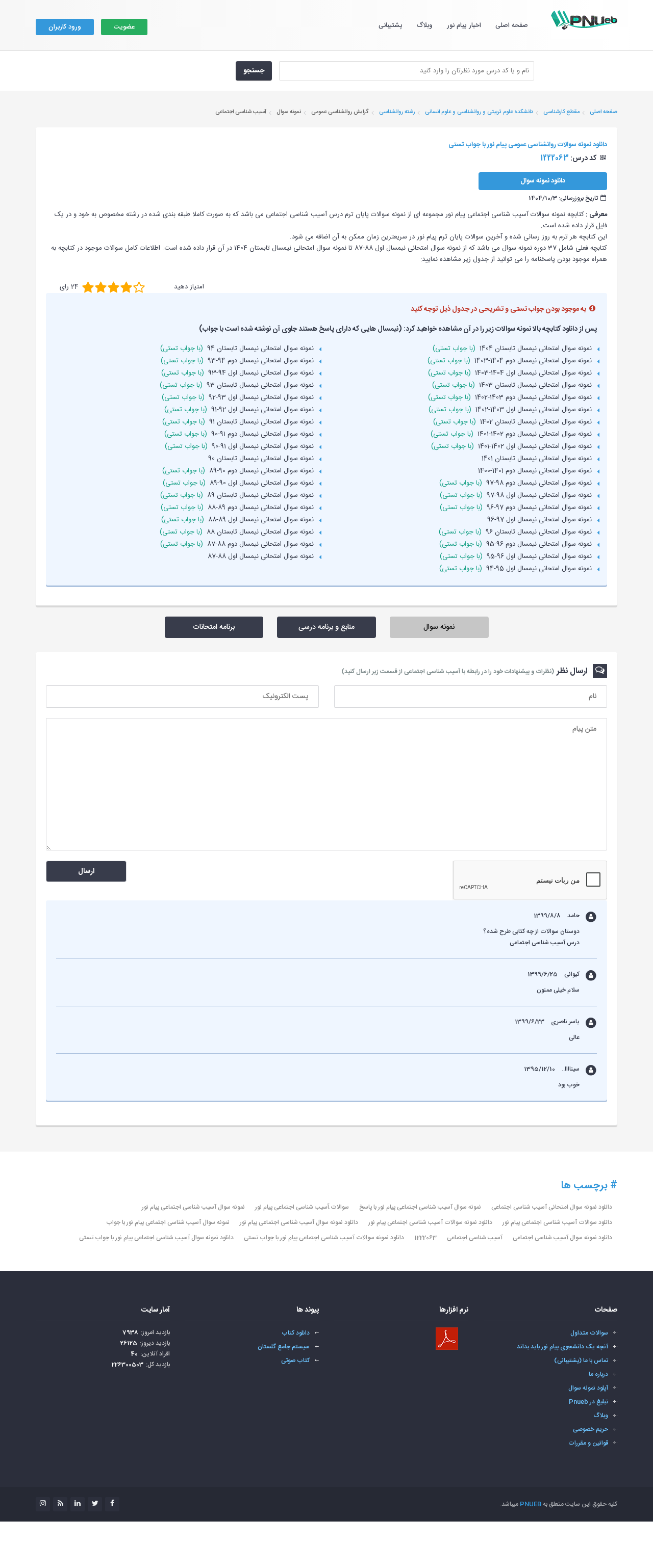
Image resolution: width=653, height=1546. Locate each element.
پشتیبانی (391, 25)
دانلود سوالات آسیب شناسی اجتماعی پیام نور (557, 1222)
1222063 (425, 1238)
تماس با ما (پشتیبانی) (581, 1360)
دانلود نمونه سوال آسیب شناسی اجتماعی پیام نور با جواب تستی (156, 1238)
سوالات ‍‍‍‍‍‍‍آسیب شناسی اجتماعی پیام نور (302, 1207)
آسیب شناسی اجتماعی (475, 1238)
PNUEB (530, 1504)
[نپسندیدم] (101, 286)
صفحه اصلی (511, 25)
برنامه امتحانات (214, 627)
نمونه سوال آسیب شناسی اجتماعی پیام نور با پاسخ (420, 1207)
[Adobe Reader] (447, 1338)
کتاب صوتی (295, 1360)
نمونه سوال (439, 627)
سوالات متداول (589, 1333)
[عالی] (139, 286)
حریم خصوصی (590, 1429)
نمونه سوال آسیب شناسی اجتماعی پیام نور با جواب (168, 1222)
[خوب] (113, 286)
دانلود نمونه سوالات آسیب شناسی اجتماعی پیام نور (430, 1222)
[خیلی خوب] (126, 286)
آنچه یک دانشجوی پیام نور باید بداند (562, 1347)
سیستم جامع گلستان (284, 1347)
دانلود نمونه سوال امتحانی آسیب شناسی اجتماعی (551, 1207)
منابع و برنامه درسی (326, 627)
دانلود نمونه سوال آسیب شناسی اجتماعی (562, 1238)
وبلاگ (425, 25)
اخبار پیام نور (464, 25)
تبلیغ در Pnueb (588, 1402)
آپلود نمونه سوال (588, 1388)
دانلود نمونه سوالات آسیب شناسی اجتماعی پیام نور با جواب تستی (324, 1238)
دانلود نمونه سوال (542, 180)
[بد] (88, 286)
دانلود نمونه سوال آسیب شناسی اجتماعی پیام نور (299, 1222)
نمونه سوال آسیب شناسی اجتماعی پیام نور (193, 1207)
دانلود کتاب (296, 1333)
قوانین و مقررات (588, 1443)
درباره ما (598, 1374)
